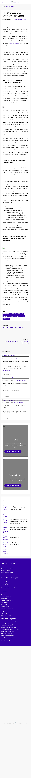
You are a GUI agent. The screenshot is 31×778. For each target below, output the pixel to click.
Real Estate (6, 318)
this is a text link (14, 43)
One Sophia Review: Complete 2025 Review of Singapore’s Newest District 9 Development (18, 507)
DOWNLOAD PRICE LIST (13, 451)
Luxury (23, 316)
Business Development (17, 313)
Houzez (17, 316)
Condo (25, 380)
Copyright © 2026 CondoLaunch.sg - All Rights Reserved (15, 723)
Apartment (6, 313)
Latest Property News (9, 6)
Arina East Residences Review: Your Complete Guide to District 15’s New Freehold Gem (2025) (19, 521)
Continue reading (6, 370)
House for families (8, 316)
